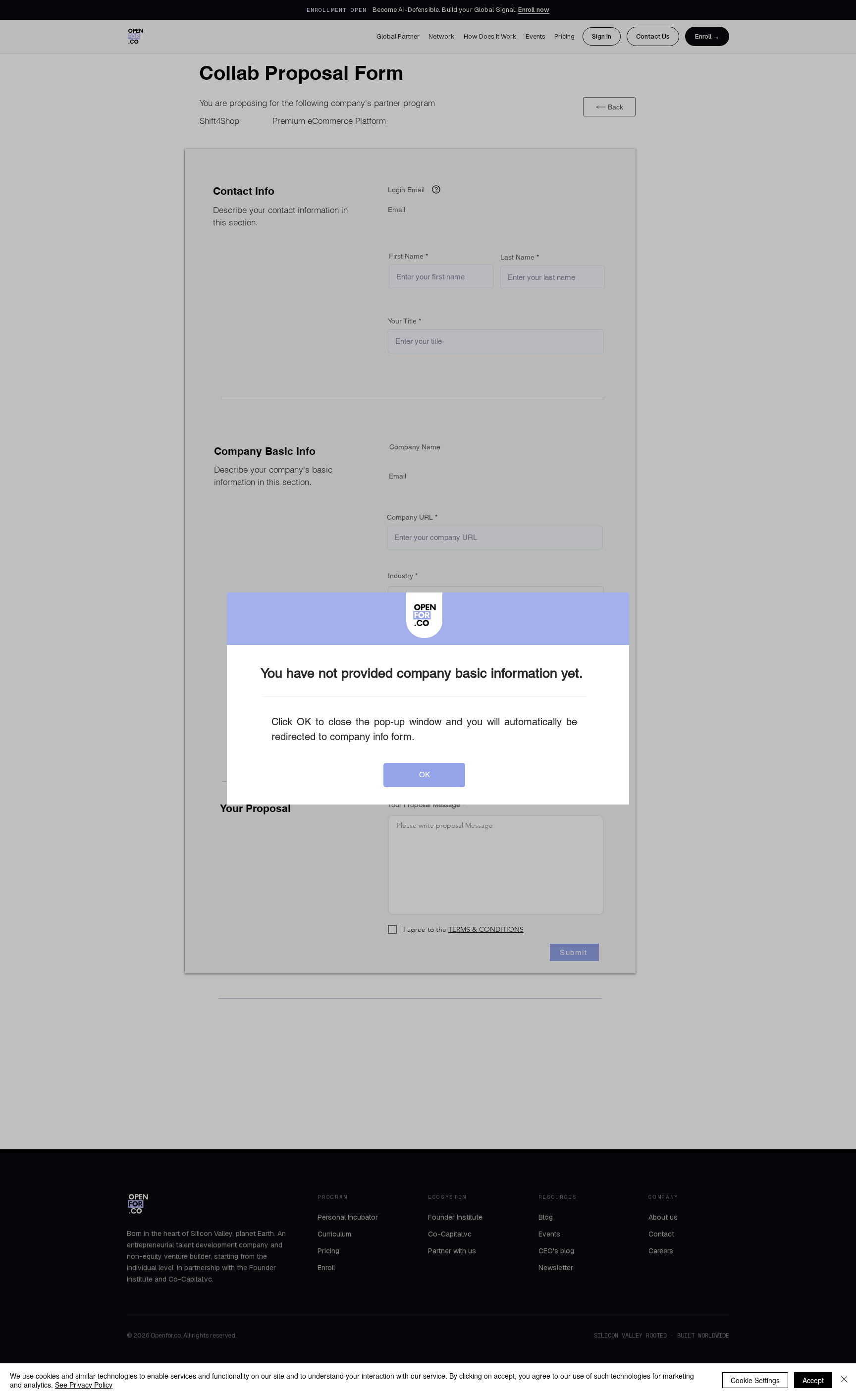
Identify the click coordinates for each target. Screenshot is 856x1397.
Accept (813, 1380)
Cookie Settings (755, 1380)
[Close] (844, 1380)
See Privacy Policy (83, 1385)
